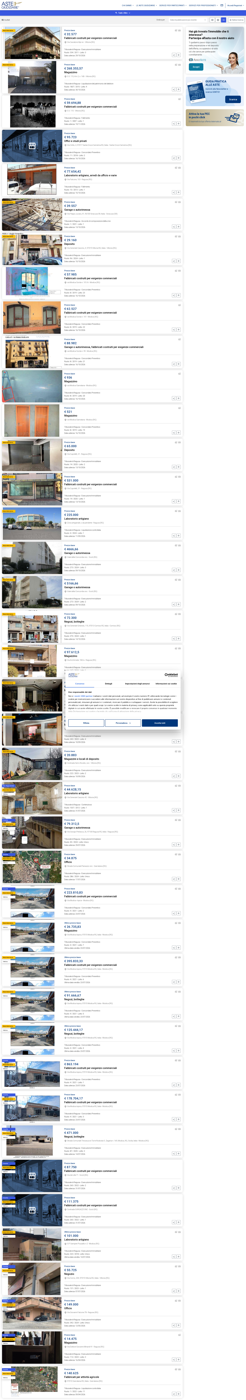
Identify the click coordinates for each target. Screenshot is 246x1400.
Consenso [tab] (79, 684)
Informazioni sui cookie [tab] (166, 684)
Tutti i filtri (122, 13)
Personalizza (121, 723)
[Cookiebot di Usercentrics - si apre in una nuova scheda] (166, 675)
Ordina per (160, 20)
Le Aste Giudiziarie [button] (145, 5)
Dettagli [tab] (108, 684)
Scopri (196, 67)
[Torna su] (240, 1394)
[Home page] (12, 4)
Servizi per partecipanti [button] (172, 5)
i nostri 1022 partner (83, 696)
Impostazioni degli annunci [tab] (137, 684)
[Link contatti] (221, 5)
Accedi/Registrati (235, 5)
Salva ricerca (237, 20)
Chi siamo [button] (127, 5)
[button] (174, 55)
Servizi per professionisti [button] (202, 5)
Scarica (233, 99)
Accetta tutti (159, 723)
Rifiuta (86, 723)
